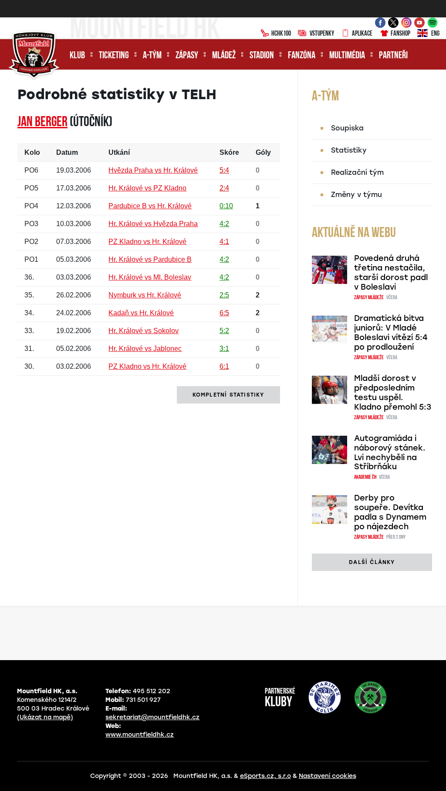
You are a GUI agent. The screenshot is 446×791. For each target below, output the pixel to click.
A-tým (152, 56)
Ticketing (114, 56)
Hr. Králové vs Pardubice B (150, 259)
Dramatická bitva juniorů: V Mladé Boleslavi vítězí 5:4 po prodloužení (390, 333)
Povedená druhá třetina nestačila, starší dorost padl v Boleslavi (391, 273)
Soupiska (347, 128)
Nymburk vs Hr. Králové (144, 295)
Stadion (262, 56)
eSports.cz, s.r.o (265, 776)
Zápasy (187, 56)
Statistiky (349, 150)
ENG (435, 33)
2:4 (224, 188)
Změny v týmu (356, 194)
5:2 (224, 330)
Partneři (393, 56)
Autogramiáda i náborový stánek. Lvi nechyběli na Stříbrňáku (390, 453)
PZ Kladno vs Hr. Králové (147, 241)
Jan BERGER (42, 123)
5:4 (224, 170)
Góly (263, 152)
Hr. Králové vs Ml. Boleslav (149, 277)
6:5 (224, 313)
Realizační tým (357, 172)
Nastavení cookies (327, 776)
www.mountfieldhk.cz (139, 734)
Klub (77, 56)
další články (372, 562)
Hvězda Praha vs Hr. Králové (153, 170)
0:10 (226, 206)
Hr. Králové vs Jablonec (145, 348)
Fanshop (400, 33)
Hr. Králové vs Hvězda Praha (153, 223)
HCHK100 (281, 33)
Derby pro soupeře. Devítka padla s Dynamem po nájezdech (390, 512)
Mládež (224, 56)
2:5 (224, 295)
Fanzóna (301, 56)
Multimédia (347, 56)
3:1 (224, 348)
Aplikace (362, 33)
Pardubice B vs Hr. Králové (150, 206)
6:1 (224, 366)
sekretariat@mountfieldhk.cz (152, 717)
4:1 (224, 241)
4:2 (224, 223)
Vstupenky (322, 33)
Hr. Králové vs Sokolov (143, 330)
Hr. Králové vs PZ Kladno (147, 188)
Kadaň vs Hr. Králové (141, 313)
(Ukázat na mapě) (45, 717)
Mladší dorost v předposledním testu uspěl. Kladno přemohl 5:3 (392, 393)
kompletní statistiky (228, 395)
